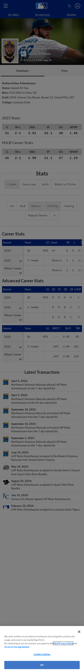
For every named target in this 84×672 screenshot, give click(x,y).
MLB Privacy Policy (63, 643)
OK (42, 665)
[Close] (79, 631)
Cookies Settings (42, 654)
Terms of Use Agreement (16, 646)
